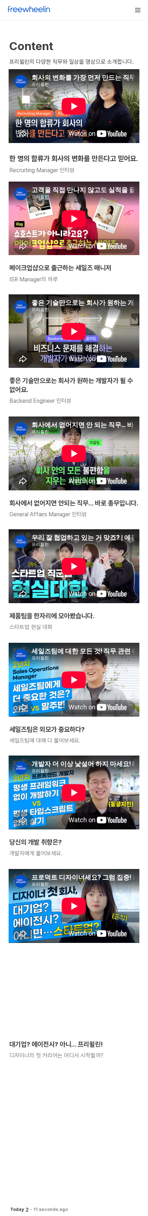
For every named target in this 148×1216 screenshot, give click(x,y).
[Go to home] (29, 10)
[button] (138, 10)
